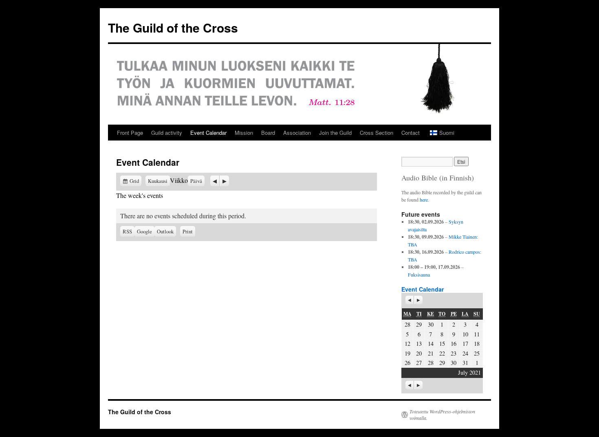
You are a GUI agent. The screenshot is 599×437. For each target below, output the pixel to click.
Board (268, 132)
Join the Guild (335, 132)
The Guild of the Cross (173, 27)
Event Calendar (208, 132)
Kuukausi (157, 180)
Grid (135, 181)
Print (189, 230)
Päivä (196, 180)
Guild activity (166, 132)
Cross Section (376, 132)
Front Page (130, 132)
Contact (410, 132)
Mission (244, 132)
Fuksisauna (419, 274)
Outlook (166, 231)
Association (297, 132)
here (424, 199)
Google (145, 231)
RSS (127, 231)
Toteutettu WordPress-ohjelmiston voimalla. (442, 414)
